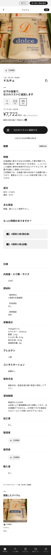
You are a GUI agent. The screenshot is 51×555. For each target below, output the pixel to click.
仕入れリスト (25, 551)
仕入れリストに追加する (25, 130)
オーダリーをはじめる (39, 3)
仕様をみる (42, 146)
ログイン (24, 3)
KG (7, 102)
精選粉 (17, 78)
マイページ (46, 551)
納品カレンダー (35, 551)
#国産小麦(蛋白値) (20, 234)
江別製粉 (11, 70)
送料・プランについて (30, 115)
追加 (46, 9)
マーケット (5, 551)
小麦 (5, 78)
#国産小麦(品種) (19, 244)
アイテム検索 (15, 551)
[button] (23, 61)
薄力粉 (10, 78)
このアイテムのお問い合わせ (25, 138)
